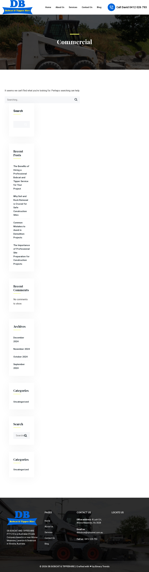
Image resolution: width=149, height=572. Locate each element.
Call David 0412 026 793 (131, 7)
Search (18, 111)
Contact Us (87, 7)
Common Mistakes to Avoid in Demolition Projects (19, 230)
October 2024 (20, 356)
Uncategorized (21, 401)
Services (73, 7)
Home (48, 7)
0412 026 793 (90, 539)
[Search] (76, 100)
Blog (99, 7)
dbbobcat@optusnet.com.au (90, 532)
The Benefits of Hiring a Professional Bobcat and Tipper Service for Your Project (21, 177)
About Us (60, 7)
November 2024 (21, 349)
